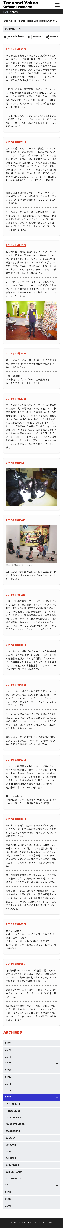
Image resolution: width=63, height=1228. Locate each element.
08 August (12, 1131)
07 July (10, 1137)
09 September (15, 1124)
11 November (13, 1110)
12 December (13, 1104)
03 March (12, 1164)
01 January (13, 1178)
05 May (10, 1151)
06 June (10, 1144)
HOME (5, 12)
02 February (14, 1171)
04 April (11, 1158)
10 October (13, 1117)
